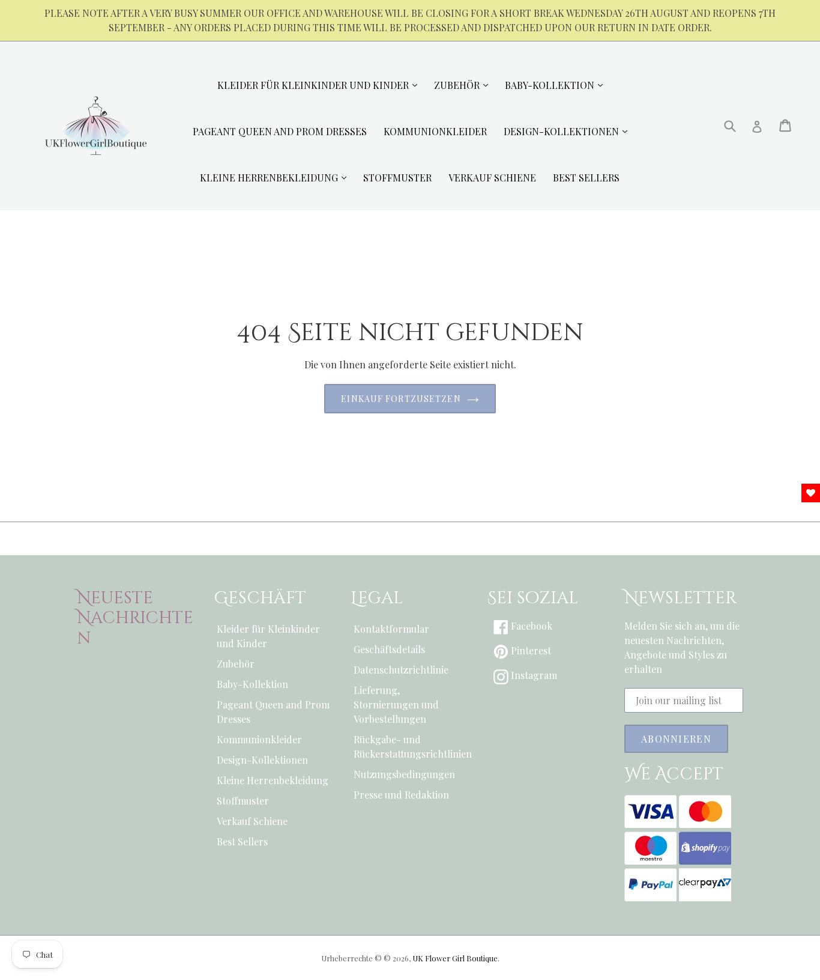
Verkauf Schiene (252, 821)
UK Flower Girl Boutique (455, 958)
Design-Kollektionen (262, 759)
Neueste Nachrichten (135, 618)
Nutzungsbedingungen (404, 774)
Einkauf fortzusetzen (400, 398)
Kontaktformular (391, 628)
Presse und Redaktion (401, 794)
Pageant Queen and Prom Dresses (273, 711)
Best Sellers (242, 841)
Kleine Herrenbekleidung (272, 780)
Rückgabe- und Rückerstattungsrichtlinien (410, 746)
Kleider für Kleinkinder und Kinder (268, 636)
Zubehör (236, 663)
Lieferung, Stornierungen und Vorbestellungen (396, 704)
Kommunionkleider (259, 739)
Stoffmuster (243, 800)
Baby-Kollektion (252, 684)
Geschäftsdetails (389, 649)
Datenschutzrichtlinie (401, 669)
